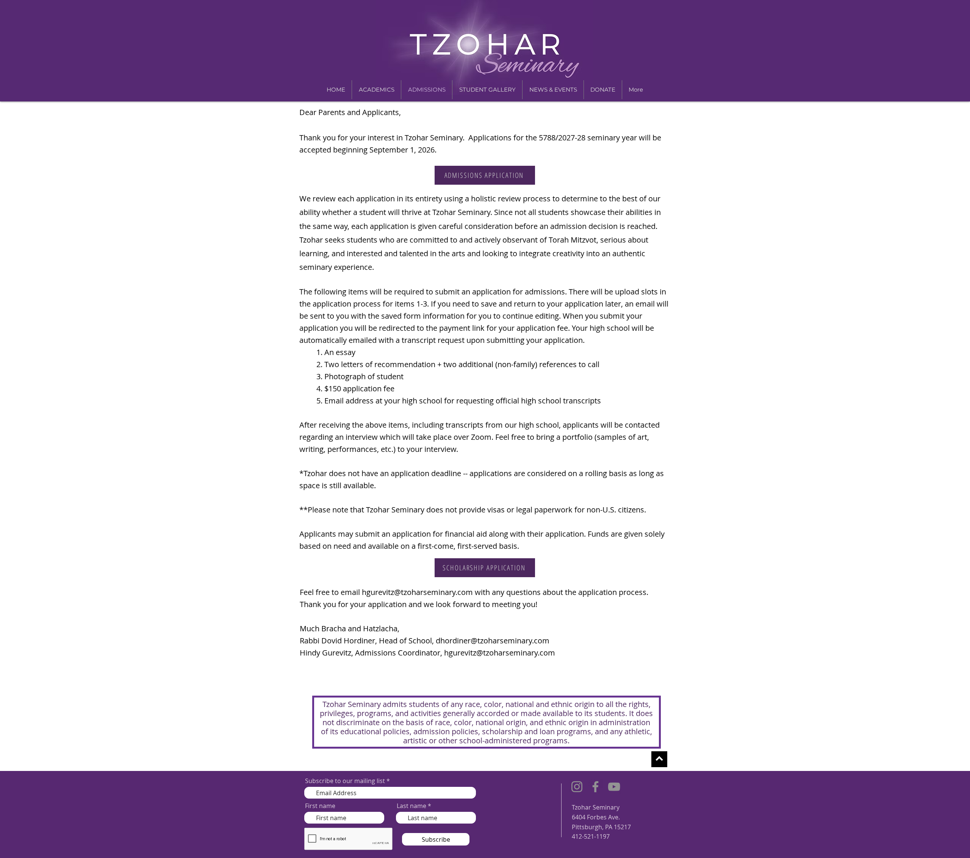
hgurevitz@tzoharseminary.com (417, 592)
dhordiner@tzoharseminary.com (492, 640)
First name (320, 806)
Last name (411, 806)
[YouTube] (614, 786)
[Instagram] (576, 786)
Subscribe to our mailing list (345, 781)
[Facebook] (595, 786)
